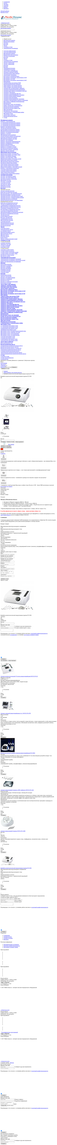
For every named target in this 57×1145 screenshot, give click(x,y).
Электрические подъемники (11, 48)
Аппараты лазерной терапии (11, 72)
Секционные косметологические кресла (11, 349)
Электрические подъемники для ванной (11, 259)
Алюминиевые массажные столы (9, 328)
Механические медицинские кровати (10, 130)
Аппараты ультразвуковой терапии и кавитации (16, 100)
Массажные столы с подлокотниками (10, 335)
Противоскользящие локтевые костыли (10, 194)
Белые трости (4, 237)
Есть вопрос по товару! (6, 486)
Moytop (12, 1062)
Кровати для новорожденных (8, 126)
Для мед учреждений (9, 62)
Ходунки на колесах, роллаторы (9, 178)
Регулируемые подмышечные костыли (10, 209)
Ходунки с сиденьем (6, 181)
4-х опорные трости (6, 231)
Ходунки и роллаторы (9, 56)
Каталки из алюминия (6, 279)
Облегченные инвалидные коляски (9, 164)
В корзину (3, 441)
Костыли (6, 44)
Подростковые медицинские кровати (10, 129)
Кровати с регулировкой (7, 140)
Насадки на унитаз (5, 256)
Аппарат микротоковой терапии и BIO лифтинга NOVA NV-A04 (17, 790)
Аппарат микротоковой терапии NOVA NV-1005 (13, 831)
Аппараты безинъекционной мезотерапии (14, 89)
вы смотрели (4, 660)
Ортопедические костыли (7, 224)
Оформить (14, 367)
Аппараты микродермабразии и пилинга (14, 95)
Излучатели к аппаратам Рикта (11, 76)
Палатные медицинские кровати (9, 137)
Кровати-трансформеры (7, 144)
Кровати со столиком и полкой (8, 146)
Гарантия (6, 5)
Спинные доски (5, 272)
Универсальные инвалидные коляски (10, 173)
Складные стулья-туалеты (7, 249)
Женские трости (5, 235)
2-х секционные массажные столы (9, 325)
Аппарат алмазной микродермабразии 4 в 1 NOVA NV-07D (16, 713)
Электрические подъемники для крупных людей (13, 260)
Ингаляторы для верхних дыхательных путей (15, 77)
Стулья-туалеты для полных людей (9, 252)
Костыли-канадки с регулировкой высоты (11, 193)
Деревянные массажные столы (8, 329)
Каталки (6, 66)
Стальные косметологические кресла (10, 351)
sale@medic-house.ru (6, 515)
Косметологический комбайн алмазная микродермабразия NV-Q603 (18, 753)
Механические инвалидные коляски (10, 161)
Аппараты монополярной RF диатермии (14, 99)
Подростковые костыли (6, 216)
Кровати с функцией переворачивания (10, 141)
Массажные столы (8, 113)
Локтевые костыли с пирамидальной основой (12, 197)
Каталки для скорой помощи (8, 277)
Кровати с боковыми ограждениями (10, 142)
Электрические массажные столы (9, 340)
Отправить (3, 659)
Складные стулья (5, 247)
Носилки (6, 65)
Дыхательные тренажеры (10, 74)
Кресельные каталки (6, 283)
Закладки (3, 364)
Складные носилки (5, 271)
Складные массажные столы (8, 336)
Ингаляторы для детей (9, 79)
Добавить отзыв (4, 578)
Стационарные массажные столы (9, 339)
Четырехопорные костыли (7, 223)
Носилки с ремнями (6, 267)
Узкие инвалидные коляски (7, 172)
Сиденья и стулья (8, 47)
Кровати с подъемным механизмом (9, 132)
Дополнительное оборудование (11, 73)
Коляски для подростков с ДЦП (9, 157)
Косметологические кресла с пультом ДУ (11, 348)
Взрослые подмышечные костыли (9, 203)
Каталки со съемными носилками (9, 281)
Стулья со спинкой (5, 245)
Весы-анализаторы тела (7, 343)
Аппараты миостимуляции (10, 97)
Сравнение (3, 365)
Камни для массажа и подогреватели (13, 105)
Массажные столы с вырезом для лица (10, 332)
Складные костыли (5, 221)
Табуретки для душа (6, 244)
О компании (7, 1)
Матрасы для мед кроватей (7, 150)
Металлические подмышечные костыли (11, 207)
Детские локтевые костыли (7, 190)
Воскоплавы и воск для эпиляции (12, 104)
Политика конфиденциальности (12, 945)
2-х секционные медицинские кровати (10, 122)
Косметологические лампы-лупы (12, 108)
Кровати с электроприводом (8, 121)
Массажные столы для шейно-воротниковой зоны (13, 331)
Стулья (5, 117)
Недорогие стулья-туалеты (7, 255)
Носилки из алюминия (6, 265)
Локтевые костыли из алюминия (9, 198)
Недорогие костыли (6, 225)
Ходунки (6, 43)
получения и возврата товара (31, 634)
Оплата (5, 3)
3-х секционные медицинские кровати (10, 124)
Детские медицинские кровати (8, 128)
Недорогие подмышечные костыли (9, 213)
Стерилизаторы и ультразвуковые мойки (14, 112)
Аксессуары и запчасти (9, 115)
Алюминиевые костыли (7, 219)
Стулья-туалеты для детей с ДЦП (9, 253)
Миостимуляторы (8, 109)
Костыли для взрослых (6, 217)
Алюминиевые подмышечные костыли (10, 205)
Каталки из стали (5, 280)
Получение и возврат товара (11, 947)
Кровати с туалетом (6, 133)
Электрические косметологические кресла (11, 352)
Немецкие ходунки (5, 185)
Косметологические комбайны (11, 107)
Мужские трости (5, 236)
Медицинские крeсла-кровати (8, 134)
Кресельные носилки (6, 264)
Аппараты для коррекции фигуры (12, 93)
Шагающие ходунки (6, 180)
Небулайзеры (7, 81)
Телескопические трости (7, 229)
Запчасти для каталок (6, 276)
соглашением (13, 634)
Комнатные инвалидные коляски (9, 160)
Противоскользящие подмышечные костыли (12, 212)
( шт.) (4, 12)
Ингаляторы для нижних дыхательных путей (15, 80)
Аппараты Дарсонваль (9, 92)
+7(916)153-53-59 (5, 1010)
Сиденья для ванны (5, 243)
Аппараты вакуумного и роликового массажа (15, 91)
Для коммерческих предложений (9, 1032)
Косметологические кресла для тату (10, 347)
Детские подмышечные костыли (9, 204)
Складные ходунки (5, 182)
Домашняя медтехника (9, 68)
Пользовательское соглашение (11, 944)
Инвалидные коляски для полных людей (11, 158)
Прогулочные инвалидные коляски (9, 165)
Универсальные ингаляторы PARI (12, 83)
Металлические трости (6, 233)
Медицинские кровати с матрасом (9, 149)
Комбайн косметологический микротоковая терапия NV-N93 (16, 868)
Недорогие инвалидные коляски (9, 162)
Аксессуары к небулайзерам (11, 70)
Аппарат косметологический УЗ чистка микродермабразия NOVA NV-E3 (19, 676)
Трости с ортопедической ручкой (9, 239)
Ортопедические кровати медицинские (11, 136)
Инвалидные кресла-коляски (11, 54)
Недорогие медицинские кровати (9, 148)
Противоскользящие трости (8, 232)
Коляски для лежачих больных (8, 156)
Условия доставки (8, 938)
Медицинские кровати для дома (9, 138)
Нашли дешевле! (19, 441)
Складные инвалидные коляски (9, 169)
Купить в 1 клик (10, 441)
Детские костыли (5, 215)
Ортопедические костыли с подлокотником (12, 200)
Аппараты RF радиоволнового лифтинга (14, 88)
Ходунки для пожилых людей (8, 176)
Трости (5, 45)
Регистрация (4, 363)
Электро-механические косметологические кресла (13, 353)
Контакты (6, 8)
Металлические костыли (7, 220)
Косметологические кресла (10, 116)
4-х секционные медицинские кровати (10, 125)
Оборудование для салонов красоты (13, 85)
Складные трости (5, 228)
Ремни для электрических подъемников (11, 261)
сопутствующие (12, 660)
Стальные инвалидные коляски (8, 170)
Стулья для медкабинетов (7, 357)
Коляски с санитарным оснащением (10, 168)
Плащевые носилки (6, 269)
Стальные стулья (5, 356)
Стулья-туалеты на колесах (7, 251)
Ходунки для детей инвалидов (8, 177)
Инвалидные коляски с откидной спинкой (11, 166)
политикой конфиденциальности (39, 633)
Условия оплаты (8, 936)
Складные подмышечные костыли (9, 211)
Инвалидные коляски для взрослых (9, 153)
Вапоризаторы (7, 103)
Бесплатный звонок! (6, 28)
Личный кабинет (5, 11)
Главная (6, 371)
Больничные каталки (6, 275)
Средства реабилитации (10, 50)
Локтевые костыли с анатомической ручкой (12, 196)
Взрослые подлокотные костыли (9, 192)
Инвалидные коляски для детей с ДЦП (10, 154)
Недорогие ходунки (6, 186)
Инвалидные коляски (9, 41)
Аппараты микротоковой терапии (12, 96)
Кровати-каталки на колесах (8, 145)
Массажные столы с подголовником (10, 333)
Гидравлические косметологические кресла (12, 345)
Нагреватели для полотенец (11, 111)
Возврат (6, 7)
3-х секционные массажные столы (9, 327)
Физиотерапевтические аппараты (12, 84)
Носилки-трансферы (6, 268)
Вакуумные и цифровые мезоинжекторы (14, 101)
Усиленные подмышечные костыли (9, 208)
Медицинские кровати (9, 40)
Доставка (6, 4)
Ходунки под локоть (6, 184)
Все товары (11, 444)
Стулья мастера (4, 359)
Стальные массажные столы (8, 337)
